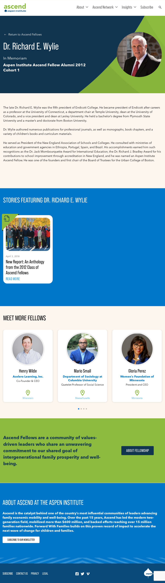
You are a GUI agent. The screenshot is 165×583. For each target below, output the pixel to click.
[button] (78, 408)
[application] (86, 7)
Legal (45, 573)
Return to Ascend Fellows (25, 34)
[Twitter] (82, 574)
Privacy (35, 573)
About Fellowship (137, 450)
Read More (13, 279)
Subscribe (8, 573)
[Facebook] (77, 574)
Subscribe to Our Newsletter (21, 539)
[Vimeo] (88, 574)
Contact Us (22, 573)
